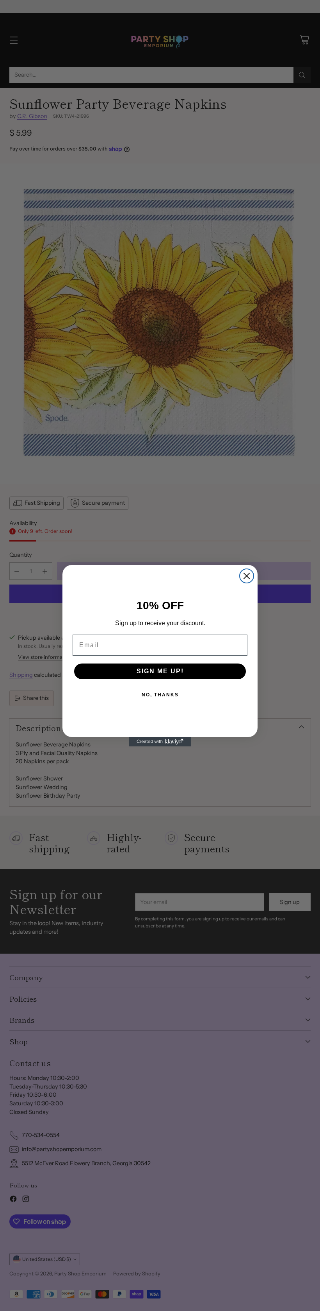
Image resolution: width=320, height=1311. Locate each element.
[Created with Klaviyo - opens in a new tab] (160, 741)
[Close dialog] (247, 576)
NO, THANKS (160, 695)
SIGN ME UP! (160, 671)
